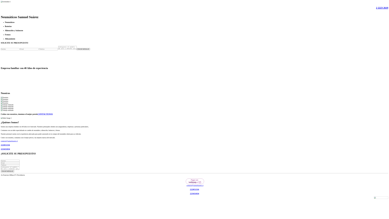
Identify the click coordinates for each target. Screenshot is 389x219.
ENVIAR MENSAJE (83, 49)
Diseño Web (357, 198)
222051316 (5, 145)
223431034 (5, 149)
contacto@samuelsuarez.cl (9, 141)
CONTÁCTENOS (45, 114)
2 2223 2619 (382, 7)
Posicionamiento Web (366, 198)
